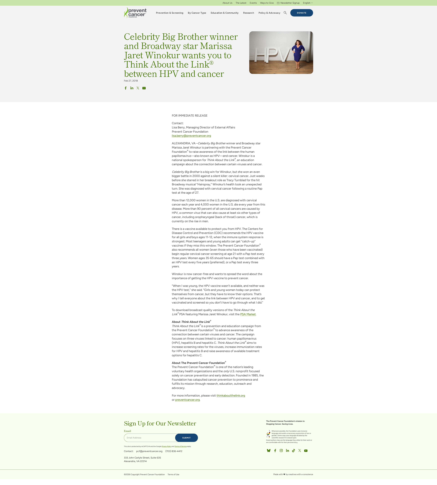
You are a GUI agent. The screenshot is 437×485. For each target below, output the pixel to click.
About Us (227, 2)
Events (253, 2)
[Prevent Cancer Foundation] (135, 13)
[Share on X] (138, 87)
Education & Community (225, 12)
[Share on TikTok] (293, 449)
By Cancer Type (197, 12)
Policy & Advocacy (269, 12)
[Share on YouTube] (306, 449)
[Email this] (144, 87)
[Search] (285, 12)
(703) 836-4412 (173, 451)
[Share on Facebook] (125, 87)
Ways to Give (267, 2)
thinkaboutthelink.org (231, 395)
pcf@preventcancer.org (149, 451)
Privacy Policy (166, 446)
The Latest (241, 2)
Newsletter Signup (290, 2)
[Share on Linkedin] (132, 87)
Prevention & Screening (169, 12)
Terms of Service (181, 446)
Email (127, 431)
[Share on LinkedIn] (287, 449)
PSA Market (248, 314)
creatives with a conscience (300, 474)
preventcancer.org (187, 400)
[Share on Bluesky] (268, 449)
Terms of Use (173, 474)
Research (248, 12)
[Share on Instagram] (281, 449)
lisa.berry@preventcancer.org (191, 135)
